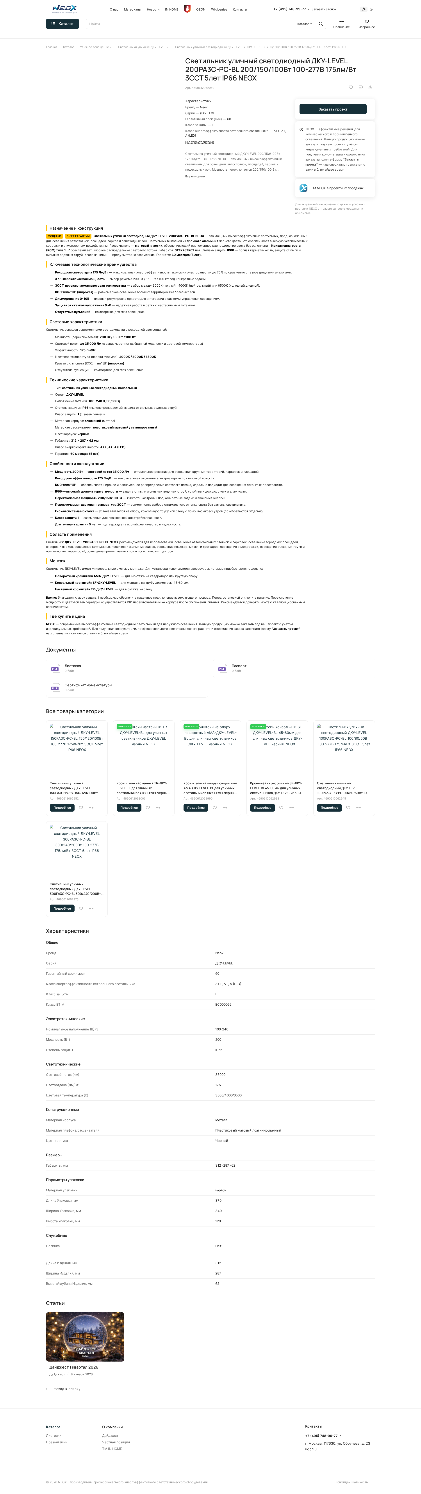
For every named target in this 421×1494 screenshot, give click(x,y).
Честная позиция (116, 1442)
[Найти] (320, 24)
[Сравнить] (361, 87)
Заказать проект (333, 109)
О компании (112, 1427)
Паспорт (239, 665)
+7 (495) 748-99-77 (289, 9)
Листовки (53, 1435)
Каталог (53, 1427)
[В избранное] (350, 87)
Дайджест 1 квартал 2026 (73, 1367)
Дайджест (110, 1435)
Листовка (73, 665)
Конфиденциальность (352, 1482)
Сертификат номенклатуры (88, 685)
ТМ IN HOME (112, 1449)
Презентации (56, 1442)
